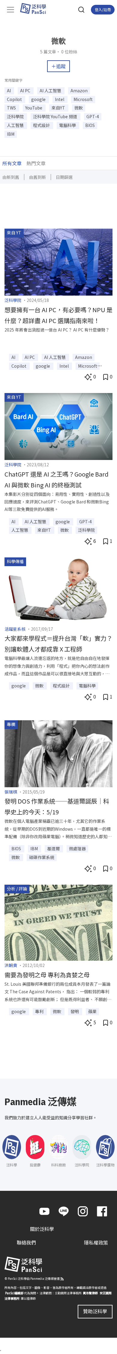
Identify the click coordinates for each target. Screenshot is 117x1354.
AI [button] (9, 90)
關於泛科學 (42, 1228)
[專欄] (58, 752)
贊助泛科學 (95, 1311)
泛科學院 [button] (16, 116)
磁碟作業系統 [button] (41, 857)
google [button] (38, 99)
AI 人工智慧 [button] (51, 90)
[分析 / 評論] (58, 921)
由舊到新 (37, 177)
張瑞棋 (10, 792)
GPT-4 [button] (92, 116)
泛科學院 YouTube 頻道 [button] (55, 116)
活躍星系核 (15, 629)
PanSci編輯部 (14, 1293)
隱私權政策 (96, 1242)
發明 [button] (75, 1011)
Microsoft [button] (83, 99)
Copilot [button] (15, 99)
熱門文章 (36, 163)
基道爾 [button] (54, 848)
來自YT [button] (59, 108)
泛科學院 (12, 300)
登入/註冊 (103, 9)
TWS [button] (12, 108)
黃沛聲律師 (90, 1293)
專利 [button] (39, 1011)
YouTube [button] (34, 108)
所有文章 (12, 163)
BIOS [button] (90, 125)
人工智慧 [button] (16, 125)
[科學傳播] (58, 590)
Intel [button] (60, 99)
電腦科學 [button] (68, 125)
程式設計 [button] (42, 125)
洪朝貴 (10, 965)
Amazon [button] (79, 90)
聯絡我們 (26, 1242)
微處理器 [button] (77, 848)
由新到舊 (10, 177)
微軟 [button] (78, 108)
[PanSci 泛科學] (36, 8)
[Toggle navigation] (10, 9)
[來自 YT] (58, 261)
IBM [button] (10, 134)
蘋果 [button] (92, 1011)
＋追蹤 (58, 66)
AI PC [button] (25, 90)
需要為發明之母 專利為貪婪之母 (47, 974)
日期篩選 (64, 177)
